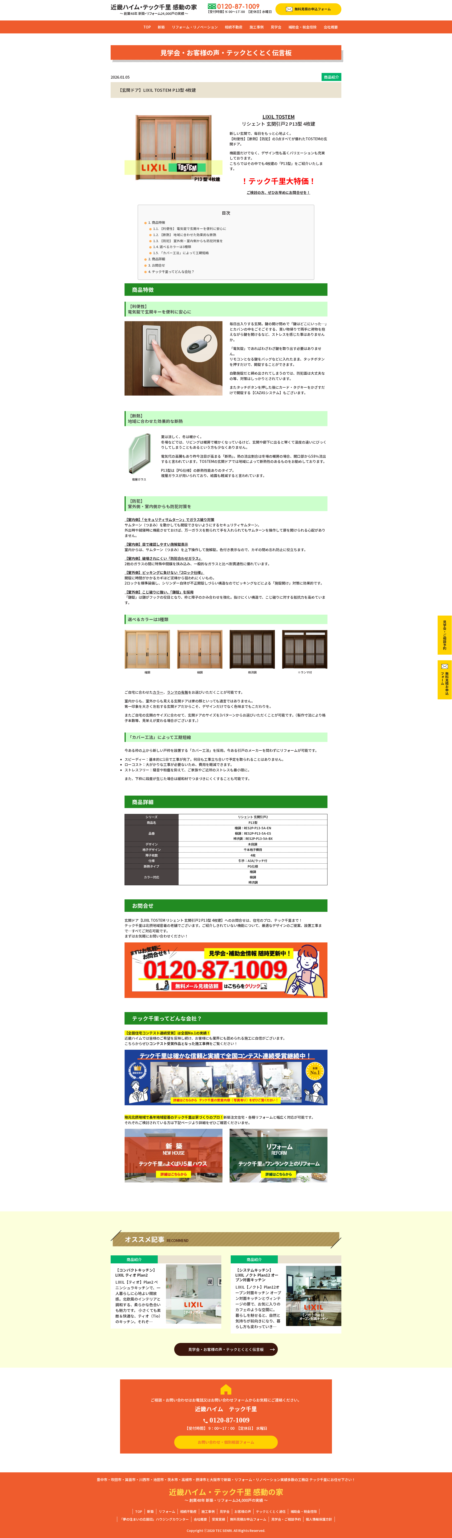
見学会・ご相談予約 (286, 1519)
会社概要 (331, 26)
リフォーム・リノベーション (195, 26)
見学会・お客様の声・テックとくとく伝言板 (226, 1349)
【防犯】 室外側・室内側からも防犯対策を (191, 240)
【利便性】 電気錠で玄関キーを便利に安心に (193, 228)
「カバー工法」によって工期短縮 (184, 252)
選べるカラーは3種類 (175, 246)
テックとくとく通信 (271, 1511)
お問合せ (158, 265)
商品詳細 (158, 258)
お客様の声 (242, 1511)
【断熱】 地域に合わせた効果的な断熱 (188, 234)
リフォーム (167, 1511)
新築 (161, 26)
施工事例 (257, 26)
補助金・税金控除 (302, 26)
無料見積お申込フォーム (248, 1519)
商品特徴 (158, 222)
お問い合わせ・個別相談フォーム (226, 1442)
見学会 (276, 26)
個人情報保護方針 (319, 1519)
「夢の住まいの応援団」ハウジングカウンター (154, 1519)
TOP (147, 26)
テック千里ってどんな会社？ (173, 271)
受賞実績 (218, 1519)
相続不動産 (233, 26)
